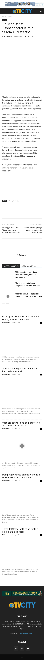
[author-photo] (22, 252)
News (10, 16)
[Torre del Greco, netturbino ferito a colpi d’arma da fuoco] (22, 552)
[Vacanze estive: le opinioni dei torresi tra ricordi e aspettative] (8, 296)
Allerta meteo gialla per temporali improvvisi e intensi (19, 370)
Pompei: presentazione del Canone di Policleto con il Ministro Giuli (21, 476)
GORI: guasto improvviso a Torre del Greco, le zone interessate (26, 274)
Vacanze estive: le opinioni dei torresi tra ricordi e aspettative (21, 424)
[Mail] (22, 649)
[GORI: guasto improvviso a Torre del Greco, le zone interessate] (8, 275)
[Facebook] (4, 214)
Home (4, 16)
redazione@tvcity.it (26, 633)
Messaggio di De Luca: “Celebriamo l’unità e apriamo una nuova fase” (11, 230)
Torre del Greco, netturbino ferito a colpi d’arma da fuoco (20, 530)
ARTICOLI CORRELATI (11, 266)
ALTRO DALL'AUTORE (29, 266)
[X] (9, 214)
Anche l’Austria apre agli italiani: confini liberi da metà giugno (33, 230)
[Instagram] (16, 648)
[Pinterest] (15, 214)
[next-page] (7, 304)
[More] (25, 214)
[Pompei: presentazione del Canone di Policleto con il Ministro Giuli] (22, 498)
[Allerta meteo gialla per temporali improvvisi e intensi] (8, 285)
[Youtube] (28, 649)
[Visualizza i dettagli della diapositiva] (22, 593)
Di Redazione (8, 36)
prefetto (21, 201)
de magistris (12, 201)
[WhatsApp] (20, 214)
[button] (3, 11)
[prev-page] (3, 304)
